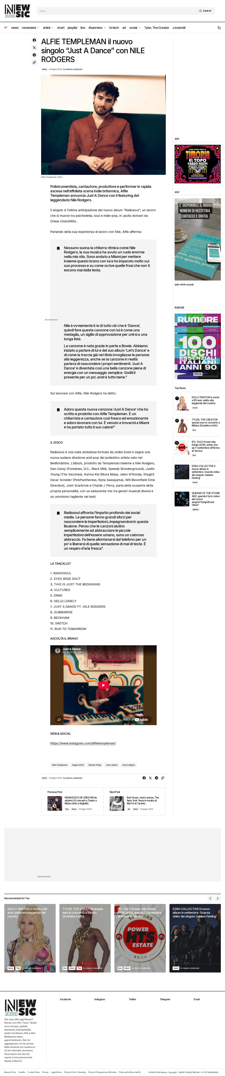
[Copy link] (34, 62)
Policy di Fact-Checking (75, 1072)
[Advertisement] (107, 296)
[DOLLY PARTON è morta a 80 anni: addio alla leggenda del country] (182, 403)
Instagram (99, 999)
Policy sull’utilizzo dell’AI (129, 1072)
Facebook (65, 999)
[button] (6, 27)
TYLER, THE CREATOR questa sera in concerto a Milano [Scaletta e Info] (206, 422)
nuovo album (111, 765)
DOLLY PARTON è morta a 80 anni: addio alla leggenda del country (205, 400)
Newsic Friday (95, 765)
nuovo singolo (128, 765)
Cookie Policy (34, 1072)
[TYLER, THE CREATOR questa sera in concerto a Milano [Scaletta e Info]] (182, 425)
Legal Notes (56, 1072)
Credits (21, 1072)
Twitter (132, 999)
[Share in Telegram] (34, 55)
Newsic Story (10, 1072)
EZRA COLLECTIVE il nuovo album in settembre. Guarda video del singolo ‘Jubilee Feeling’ (206, 472)
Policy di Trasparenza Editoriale (102, 1072)
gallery (196, 509)
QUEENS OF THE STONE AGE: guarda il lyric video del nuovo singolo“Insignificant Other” (206, 499)
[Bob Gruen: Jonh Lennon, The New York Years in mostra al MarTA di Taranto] (134, 801)
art (129, 809)
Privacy (45, 1072)
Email (197, 999)
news (44, 69)
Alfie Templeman (59, 765)
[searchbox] (117, 11)
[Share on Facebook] (34, 40)
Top (18, 968)
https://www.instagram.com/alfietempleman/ (83, 743)
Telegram (165, 999)
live (67, 809)
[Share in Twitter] (34, 47)
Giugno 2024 (78, 765)
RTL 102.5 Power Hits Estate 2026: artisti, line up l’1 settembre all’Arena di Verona (206, 446)
